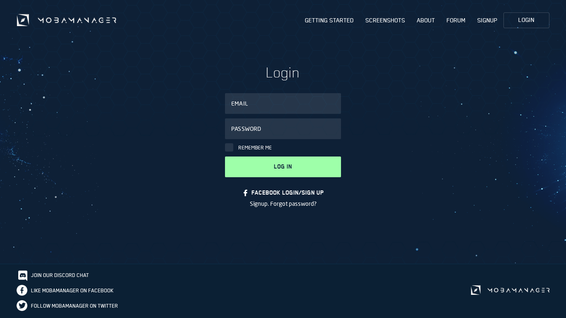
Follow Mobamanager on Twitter (74, 306)
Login (526, 20)
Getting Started (329, 20)
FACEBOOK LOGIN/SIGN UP (288, 192)
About (426, 20)
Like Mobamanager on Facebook (72, 290)
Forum (456, 20)
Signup (487, 20)
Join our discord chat (60, 275)
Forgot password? (293, 203)
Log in (283, 166)
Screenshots (385, 20)
